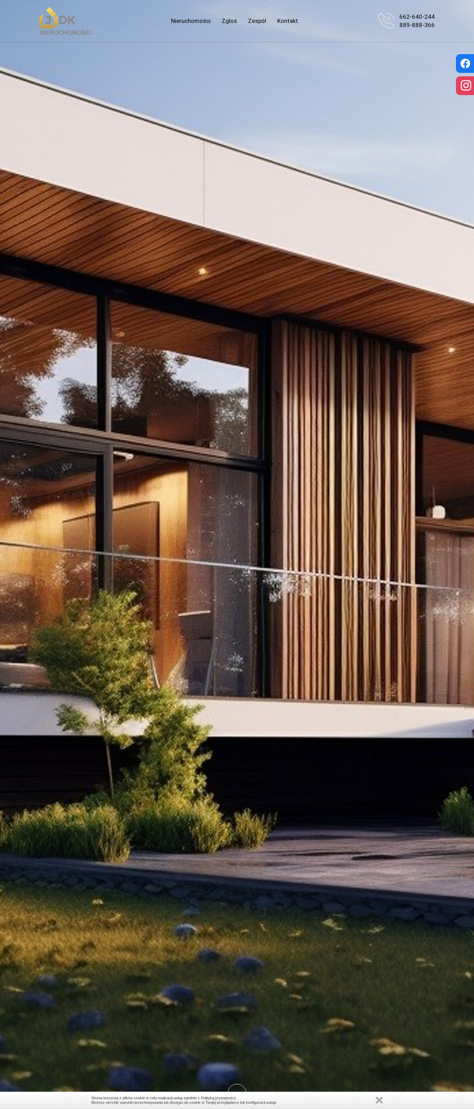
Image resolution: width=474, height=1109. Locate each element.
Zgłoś (229, 20)
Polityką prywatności (218, 1098)
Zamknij (379, 1100)
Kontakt (287, 20)
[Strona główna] (65, 21)
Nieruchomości (191, 20)
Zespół (257, 20)
